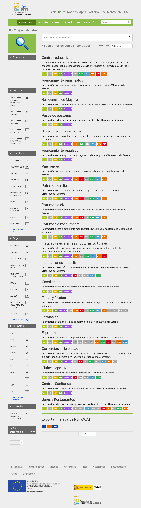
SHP (50, 74)
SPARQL (127, 12)
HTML (87, 74)
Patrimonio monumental (61, 224)
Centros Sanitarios (56, 384)
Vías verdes (51, 166)
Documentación (111, 12)
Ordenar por (103, 46)
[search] (130, 36)
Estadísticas (29, 474)
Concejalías (43, 22)
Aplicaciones (70, 467)
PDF (98, 74)
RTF (120, 310)
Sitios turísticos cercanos (62, 131)
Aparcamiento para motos (62, 80)
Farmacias (50, 317)
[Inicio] (20, 9)
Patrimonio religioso (58, 186)
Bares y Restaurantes (58, 399)
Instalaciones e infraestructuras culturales (75, 243)
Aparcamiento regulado (60, 150)
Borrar (32, 57)
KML (60, 74)
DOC (126, 310)
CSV (55, 74)
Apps (82, 12)
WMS (44, 74)
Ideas (84, 467)
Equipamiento (53, 333)
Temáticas (56, 22)
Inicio (53, 12)
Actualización (89, 22)
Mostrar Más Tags (21, 319)
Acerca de (69, 22)
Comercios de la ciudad (60, 349)
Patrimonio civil (54, 205)
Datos (61, 12)
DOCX (86, 275)
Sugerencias (99, 467)
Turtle (55, 426)
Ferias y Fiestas (54, 298)
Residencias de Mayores (60, 100)
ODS (75, 74)
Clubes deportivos (56, 368)
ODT (80, 275)
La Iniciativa (16, 467)
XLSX (81, 74)
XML (93, 74)
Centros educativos (57, 58)
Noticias (72, 12)
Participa (93, 12)
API (78, 22)
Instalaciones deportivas (61, 263)
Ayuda (14, 474)
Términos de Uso (36, 467)
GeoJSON (68, 74)
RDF (44, 426)
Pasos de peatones (57, 115)
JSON (103, 74)
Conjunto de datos (26, 22)
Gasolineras (51, 282)
